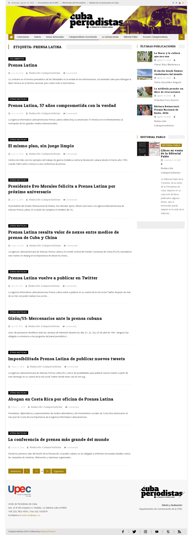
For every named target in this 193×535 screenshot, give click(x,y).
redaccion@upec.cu (30, 515)
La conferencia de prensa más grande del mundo (58, 439)
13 (36, 471)
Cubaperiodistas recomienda (83, 36)
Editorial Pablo (131, 36)
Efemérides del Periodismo (74, 3)
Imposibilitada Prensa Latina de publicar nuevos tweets (66, 358)
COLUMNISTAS (17, 59)
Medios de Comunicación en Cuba (104, 3)
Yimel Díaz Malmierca (167, 64)
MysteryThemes (48, 531)
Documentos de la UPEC (48, 3)
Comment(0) (71, 73)
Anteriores (16, 471)
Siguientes (59, 471)
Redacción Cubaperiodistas (44, 73)
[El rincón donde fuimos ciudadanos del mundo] (144, 74)
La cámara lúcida (110, 36)
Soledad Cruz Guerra (166, 100)
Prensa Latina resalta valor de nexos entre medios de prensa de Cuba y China (63, 234)
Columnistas (23, 36)
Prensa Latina (22, 65)
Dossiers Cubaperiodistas (155, 36)
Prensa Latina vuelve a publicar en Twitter (53, 277)
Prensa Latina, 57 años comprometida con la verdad (62, 105)
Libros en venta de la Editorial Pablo (172, 153)
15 (47, 471)
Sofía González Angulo (167, 82)
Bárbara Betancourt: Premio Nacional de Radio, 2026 (167, 109)
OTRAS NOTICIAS (18, 99)
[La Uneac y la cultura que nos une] (144, 56)
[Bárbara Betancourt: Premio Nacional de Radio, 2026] (144, 110)
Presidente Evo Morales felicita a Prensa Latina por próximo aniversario (61, 189)
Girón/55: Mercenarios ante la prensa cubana (55, 318)
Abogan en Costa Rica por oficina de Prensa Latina (61, 399)
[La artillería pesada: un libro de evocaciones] (144, 92)
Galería (37, 36)
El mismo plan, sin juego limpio (41, 145)
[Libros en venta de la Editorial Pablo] (148, 149)
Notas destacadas (55, 36)
